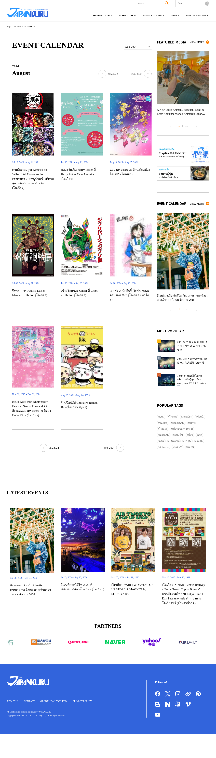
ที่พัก (200, 435)
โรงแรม (163, 429)
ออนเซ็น (178, 435)
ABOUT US (13, 701)
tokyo (192, 423)
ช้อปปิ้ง (200, 416)
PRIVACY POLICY (82, 701)
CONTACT (29, 701)
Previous (170, 125)
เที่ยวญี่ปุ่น (187, 416)
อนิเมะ (199, 441)
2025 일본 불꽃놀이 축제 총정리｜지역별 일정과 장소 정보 (192, 346)
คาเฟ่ (162, 441)
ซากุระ (188, 441)
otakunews (164, 447)
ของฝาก (163, 423)
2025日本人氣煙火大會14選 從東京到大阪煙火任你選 (192, 361)
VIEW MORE (197, 42)
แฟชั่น (190, 447)
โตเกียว (173, 416)
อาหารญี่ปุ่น (178, 423)
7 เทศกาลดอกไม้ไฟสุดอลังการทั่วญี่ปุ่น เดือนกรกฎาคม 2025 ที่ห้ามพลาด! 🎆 (192, 380)
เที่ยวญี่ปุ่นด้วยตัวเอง (182, 429)
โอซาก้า (178, 447)
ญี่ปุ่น (161, 416)
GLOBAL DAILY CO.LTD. (53, 701)
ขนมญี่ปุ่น (174, 441)
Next (195, 125)
